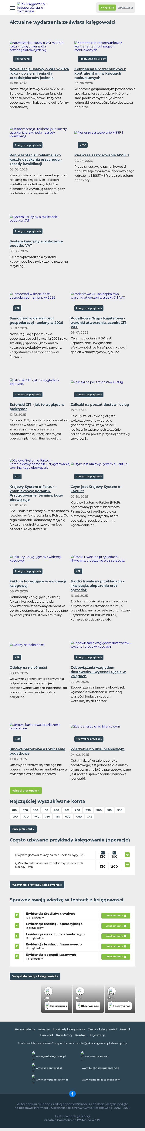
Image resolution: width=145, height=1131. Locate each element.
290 (88, 810)
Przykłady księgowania (69, 1029)
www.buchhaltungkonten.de (100, 1068)
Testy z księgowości (102, 1029)
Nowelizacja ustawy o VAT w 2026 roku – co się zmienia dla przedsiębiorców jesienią (39, 73)
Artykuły (44, 1029)
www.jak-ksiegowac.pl (51, 1056)
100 (35, 810)
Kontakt (81, 1035)
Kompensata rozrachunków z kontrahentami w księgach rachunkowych (100, 73)
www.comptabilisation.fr (52, 1079)
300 (99, 810)
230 (77, 810)
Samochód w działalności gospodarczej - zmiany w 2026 (36, 320)
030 (68, 816)
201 (67, 810)
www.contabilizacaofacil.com (101, 1079)
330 (120, 810)
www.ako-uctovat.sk (49, 1068)
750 (47, 816)
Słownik (125, 1029)
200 (56, 810)
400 (15, 816)
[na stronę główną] (33, 7)
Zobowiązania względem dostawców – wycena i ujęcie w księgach (98, 672)
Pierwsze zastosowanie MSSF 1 (101, 155)
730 (26, 816)
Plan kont (46, 1035)
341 (89, 816)
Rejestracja (125, 7)
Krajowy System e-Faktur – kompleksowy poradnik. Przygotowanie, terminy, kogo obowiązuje (36, 493)
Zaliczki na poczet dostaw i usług (100, 405)
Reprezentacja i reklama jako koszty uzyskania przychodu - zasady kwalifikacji (36, 159)
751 (58, 816)
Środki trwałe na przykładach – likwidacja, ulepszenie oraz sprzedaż (97, 585)
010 (14, 810)
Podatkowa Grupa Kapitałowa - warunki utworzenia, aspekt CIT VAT (98, 322)
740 (36, 816)
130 (46, 810)
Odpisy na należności (28, 667)
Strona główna (24, 1029)
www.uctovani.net (96, 1056)
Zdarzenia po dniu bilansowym (97, 749)
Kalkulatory (64, 1035)
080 (79, 816)
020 (25, 810)
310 (109, 810)
